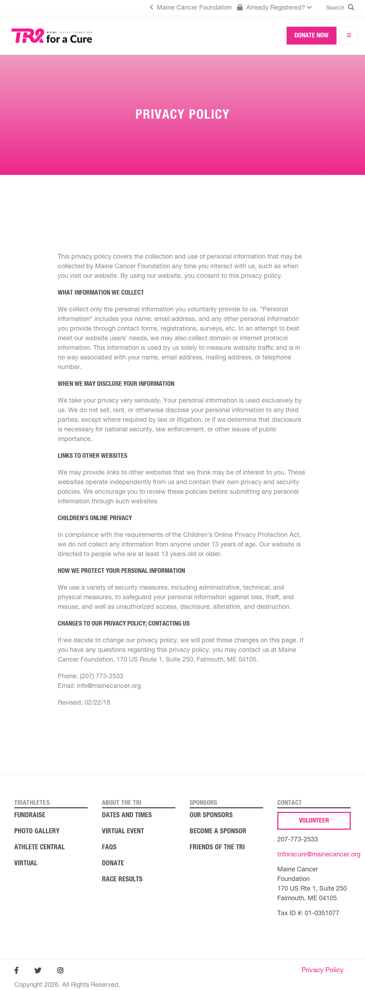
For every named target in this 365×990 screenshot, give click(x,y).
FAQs (109, 847)
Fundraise (29, 815)
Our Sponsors (211, 815)
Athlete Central (39, 847)
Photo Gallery (37, 831)
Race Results (122, 879)
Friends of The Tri (217, 847)
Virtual (25, 863)
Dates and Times (127, 815)
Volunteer (314, 821)
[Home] (51, 37)
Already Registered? (276, 8)
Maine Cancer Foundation (193, 8)
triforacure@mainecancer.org (318, 854)
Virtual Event (123, 831)
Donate (113, 863)
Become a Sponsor (218, 831)
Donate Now (311, 35)
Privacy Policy (323, 970)
